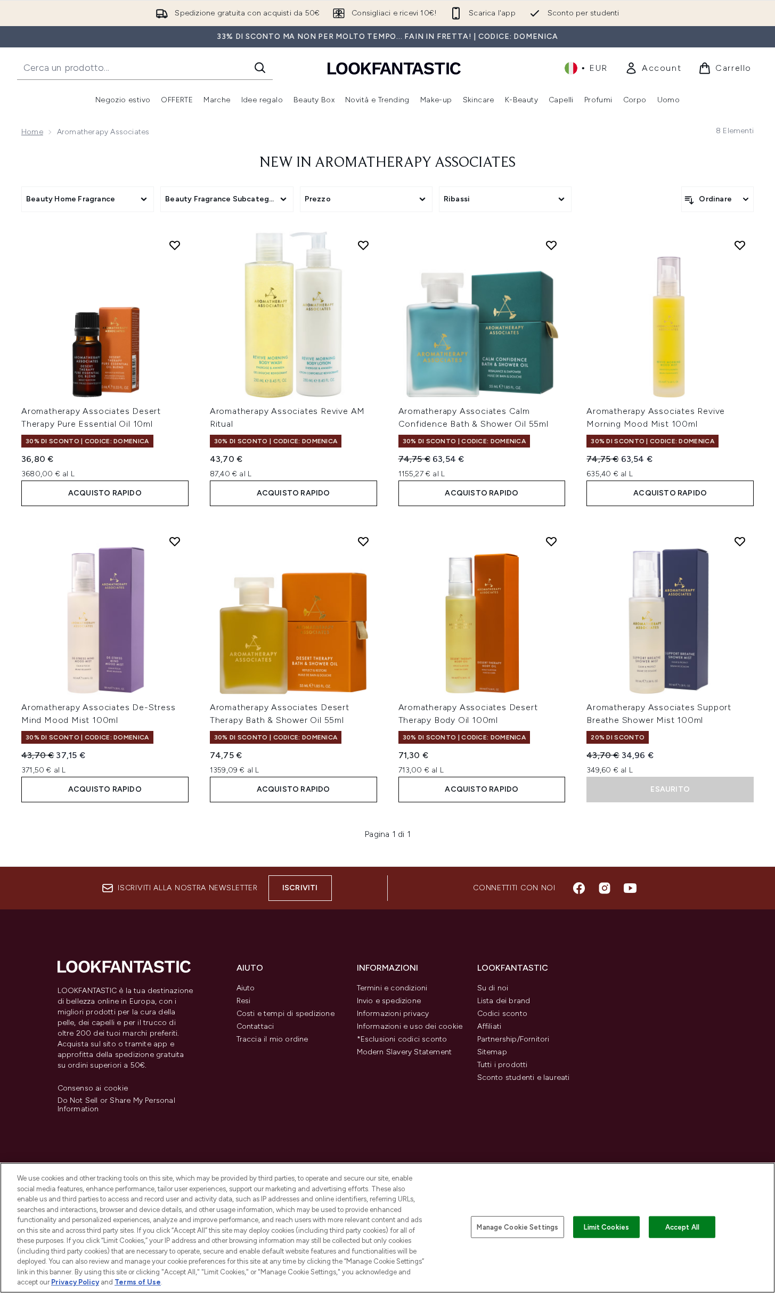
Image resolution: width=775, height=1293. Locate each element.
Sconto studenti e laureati (523, 1077)
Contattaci (255, 1026)
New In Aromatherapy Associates (387, 163)
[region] (387, 1227)
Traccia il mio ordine (272, 1039)
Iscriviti (300, 887)
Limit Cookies (606, 1227)
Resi (243, 1000)
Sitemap (492, 1051)
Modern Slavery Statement (404, 1051)
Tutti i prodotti (502, 1064)
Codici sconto (502, 1013)
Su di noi (493, 988)
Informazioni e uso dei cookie (410, 1026)
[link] (653, 68)
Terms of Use (138, 1282)
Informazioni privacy (393, 1013)
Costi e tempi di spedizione (285, 1013)
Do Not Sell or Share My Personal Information (116, 1104)
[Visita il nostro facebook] (579, 888)
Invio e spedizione (389, 1000)
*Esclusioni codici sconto (402, 1039)
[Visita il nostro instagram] (604, 888)
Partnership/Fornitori (513, 1039)
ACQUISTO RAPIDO (105, 493)
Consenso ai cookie (93, 1088)
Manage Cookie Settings (517, 1227)
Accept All (682, 1227)
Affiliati (489, 1026)
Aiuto (245, 988)
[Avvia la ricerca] (260, 67)
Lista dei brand (504, 1000)
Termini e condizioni (392, 988)
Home (32, 131)
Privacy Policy (75, 1282)
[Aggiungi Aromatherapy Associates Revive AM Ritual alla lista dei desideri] (363, 245)
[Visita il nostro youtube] (630, 888)
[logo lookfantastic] (394, 68)
